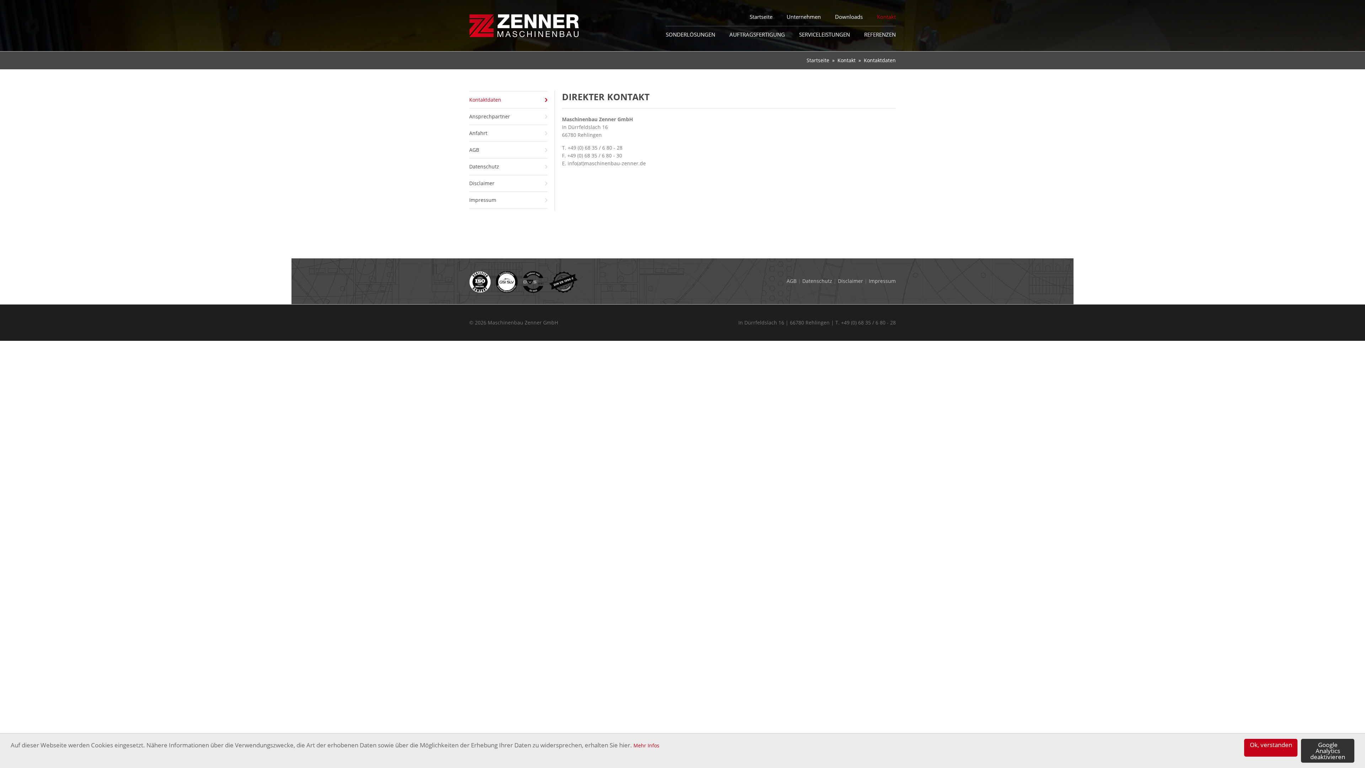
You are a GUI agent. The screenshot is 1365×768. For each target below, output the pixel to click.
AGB (474, 149)
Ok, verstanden (1271, 745)
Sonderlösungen (690, 34)
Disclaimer (481, 183)
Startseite (818, 60)
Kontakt (846, 60)
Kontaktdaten (485, 99)
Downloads (849, 17)
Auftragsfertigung (757, 34)
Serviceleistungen (824, 34)
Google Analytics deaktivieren (1327, 751)
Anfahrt (478, 133)
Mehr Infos (646, 745)
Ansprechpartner (489, 116)
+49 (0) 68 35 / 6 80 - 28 (595, 147)
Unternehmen (804, 17)
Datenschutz (484, 166)
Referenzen (880, 34)
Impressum (482, 200)
